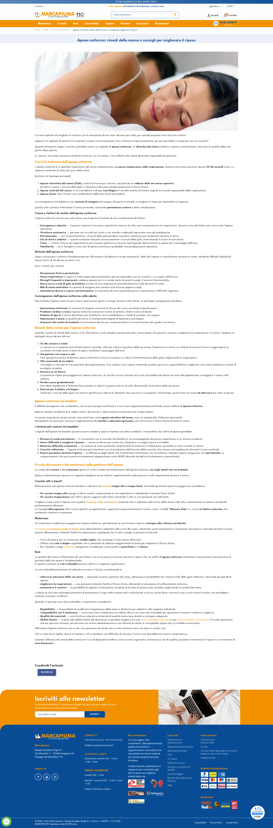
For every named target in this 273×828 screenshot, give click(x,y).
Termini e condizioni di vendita (178, 769)
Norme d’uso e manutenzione (175, 741)
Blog (169, 785)
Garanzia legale (175, 773)
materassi (52, 529)
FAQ (169, 754)
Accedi (204, 746)
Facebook (47, 672)
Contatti (39, 6)
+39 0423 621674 (93, 739)
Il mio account (208, 739)
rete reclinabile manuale (155, 620)
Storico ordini (207, 742)
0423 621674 (228, 22)
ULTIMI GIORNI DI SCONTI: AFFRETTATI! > (136, 2)
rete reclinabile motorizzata (193, 620)
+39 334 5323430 (114, 739)
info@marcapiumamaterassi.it (99, 745)
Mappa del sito (208, 757)
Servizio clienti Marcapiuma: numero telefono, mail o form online (219, 752)
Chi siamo (172, 758)
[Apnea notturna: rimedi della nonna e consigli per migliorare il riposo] (136, 93)
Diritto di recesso (176, 762)
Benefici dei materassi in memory (179, 779)
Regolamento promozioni (180, 746)
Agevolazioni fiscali (176, 750)
